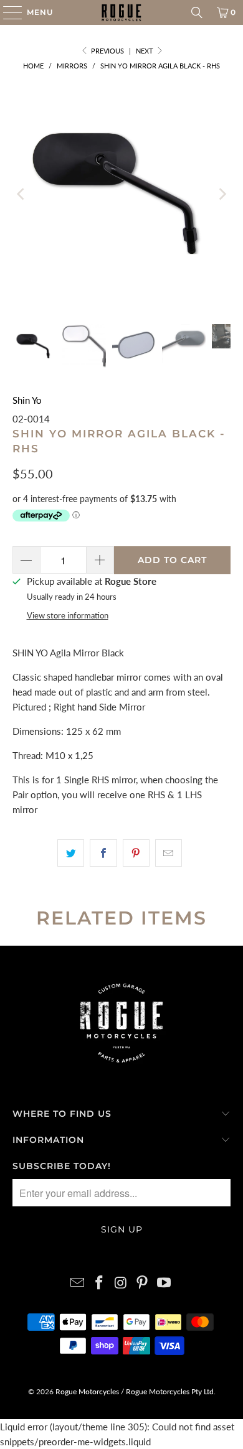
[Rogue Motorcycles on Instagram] (121, 1283)
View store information (67, 615)
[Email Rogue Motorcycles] (78, 1283)
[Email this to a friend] (168, 853)
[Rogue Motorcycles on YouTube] (164, 1283)
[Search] (197, 12)
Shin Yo (27, 400)
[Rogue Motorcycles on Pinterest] (142, 1283)
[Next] (221, 194)
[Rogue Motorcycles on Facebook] (99, 1283)
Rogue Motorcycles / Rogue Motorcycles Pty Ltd (134, 1391)
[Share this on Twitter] (70, 853)
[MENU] (6, 12)
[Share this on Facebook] (103, 853)
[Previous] (22, 194)
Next (145, 51)
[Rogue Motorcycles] (122, 12)
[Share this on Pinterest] (136, 853)
